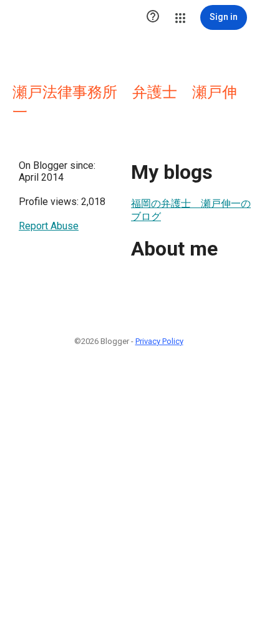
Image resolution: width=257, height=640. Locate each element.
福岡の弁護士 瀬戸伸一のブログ (191, 210)
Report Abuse (49, 226)
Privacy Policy (159, 341)
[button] (153, 17)
